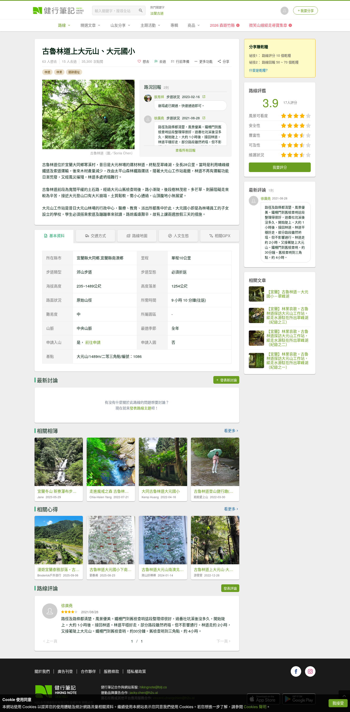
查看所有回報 (185, 150)
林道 (47, 72)
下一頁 (222, 641)
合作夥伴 (88, 671)
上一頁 (51, 641)
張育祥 (159, 96)
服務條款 (111, 671)
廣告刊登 (65, 671)
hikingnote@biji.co (153, 687)
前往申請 (92, 342)
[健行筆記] (58, 10)
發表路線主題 (140, 407)
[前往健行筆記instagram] (310, 671)
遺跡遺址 (74, 72)
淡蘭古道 (157, 13)
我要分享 (307, 10)
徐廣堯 (159, 117)
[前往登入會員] (284, 10)
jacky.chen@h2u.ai (144, 692)
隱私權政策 (136, 671)
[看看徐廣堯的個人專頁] (148, 119)
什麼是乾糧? (258, 70)
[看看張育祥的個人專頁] (148, 98)
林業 (59, 72)
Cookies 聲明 (255, 706)
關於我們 (42, 671)
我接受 (338, 703)
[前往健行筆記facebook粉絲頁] (296, 671)
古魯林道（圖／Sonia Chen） (112, 153)
